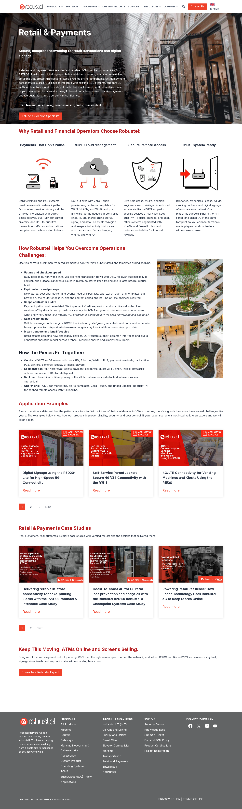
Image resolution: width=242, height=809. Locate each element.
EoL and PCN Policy (157, 740)
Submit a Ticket (154, 735)
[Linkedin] (207, 726)
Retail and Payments (115, 761)
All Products (68, 724)
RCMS (64, 771)
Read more (31, 490)
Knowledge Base (154, 729)
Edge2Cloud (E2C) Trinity (76, 776)
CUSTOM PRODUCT (113, 6)
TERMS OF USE (193, 799)
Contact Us (197, 6)
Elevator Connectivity (116, 745)
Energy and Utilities (114, 735)
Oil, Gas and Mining (115, 729)
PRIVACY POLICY (169, 799)
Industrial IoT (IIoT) (115, 724)
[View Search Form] (184, 7)
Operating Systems (72, 766)
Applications (68, 782)
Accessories (68, 755)
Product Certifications (157, 745)
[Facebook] (190, 726)
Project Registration (156, 750)
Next (48, 506)
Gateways (67, 740)
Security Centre (154, 724)
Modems (66, 729)
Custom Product (71, 760)
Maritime (108, 750)
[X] (199, 726)
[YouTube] (215, 726)
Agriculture (110, 772)
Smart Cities (110, 740)
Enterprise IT (111, 766)
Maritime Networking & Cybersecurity (75, 748)
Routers (65, 735)
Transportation (112, 756)
